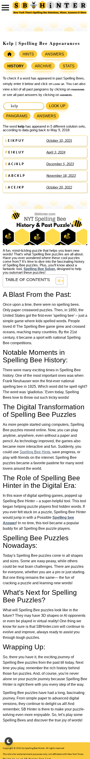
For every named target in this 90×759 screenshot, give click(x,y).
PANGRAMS (16, 116)
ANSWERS (54, 54)
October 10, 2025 (59, 141)
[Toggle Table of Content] (57, 281)
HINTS (28, 54)
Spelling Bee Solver (39, 269)
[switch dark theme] (9, 741)
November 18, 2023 (61, 176)
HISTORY (15, 66)
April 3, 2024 (55, 152)
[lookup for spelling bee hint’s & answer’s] (9, 54)
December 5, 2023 (60, 164)
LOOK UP (57, 106)
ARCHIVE (43, 66)
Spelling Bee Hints (35, 452)
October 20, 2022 (59, 187)
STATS (69, 66)
